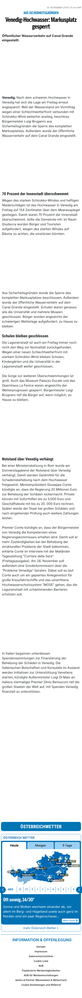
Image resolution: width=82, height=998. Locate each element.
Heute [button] (14, 845)
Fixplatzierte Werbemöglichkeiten (41, 970)
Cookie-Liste (41, 960)
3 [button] (48, 889)
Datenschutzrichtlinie (41, 956)
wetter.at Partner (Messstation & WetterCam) (41, 980)
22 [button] (20, 889)
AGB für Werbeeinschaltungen (41, 975)
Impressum (41, 951)
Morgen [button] (40, 845)
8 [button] (73, 889)
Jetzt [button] (10, 889)
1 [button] (37, 889)
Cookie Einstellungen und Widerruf (41, 984)
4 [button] (53, 889)
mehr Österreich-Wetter (39, 928)
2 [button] (42, 889)
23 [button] (26, 889)
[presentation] (3, 890)
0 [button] (32, 889)
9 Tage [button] (67, 845)
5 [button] (58, 889)
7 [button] (68, 889)
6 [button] (63, 889)
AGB (41, 965)
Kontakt (41, 946)
